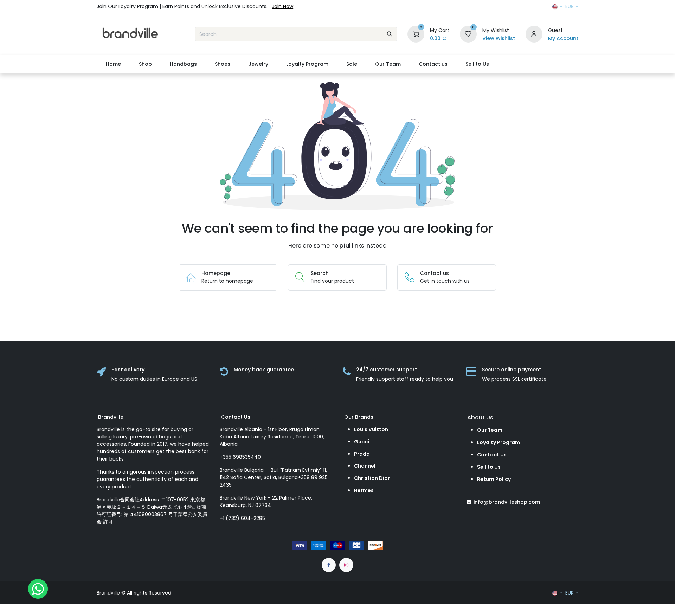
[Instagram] (346, 565)
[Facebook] (329, 565)
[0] (415, 33)
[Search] (389, 34)
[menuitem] (113, 64)
